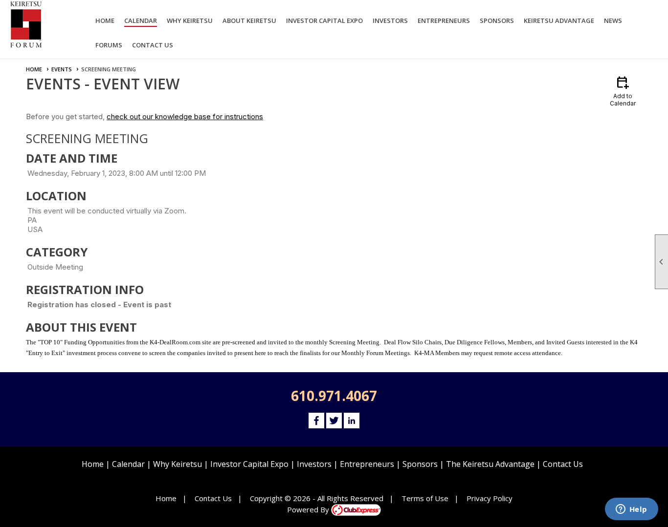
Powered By (309, 509)
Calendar (140, 20)
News (613, 20)
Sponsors (420, 464)
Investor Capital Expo (249, 464)
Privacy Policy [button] (489, 498)
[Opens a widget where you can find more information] (631, 510)
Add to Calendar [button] (623, 90)
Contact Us (152, 45)
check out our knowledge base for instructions (185, 116)
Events (61, 69)
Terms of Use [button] (424, 498)
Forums (108, 45)
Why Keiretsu (177, 464)
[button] (190, 22)
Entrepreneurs (367, 464)
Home (104, 20)
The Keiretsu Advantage (490, 464)
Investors (314, 464)
